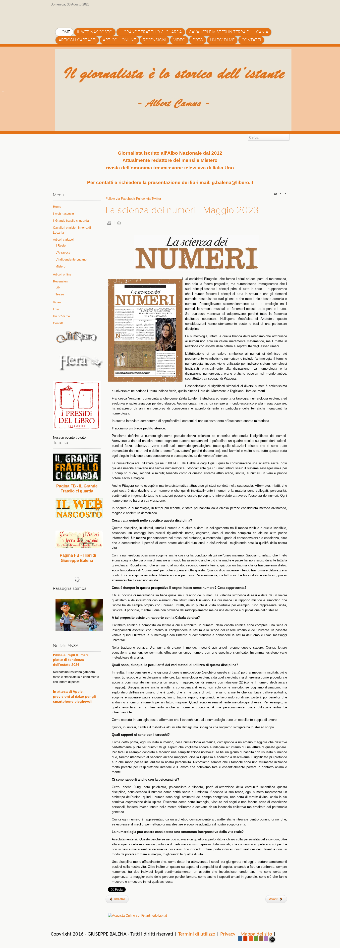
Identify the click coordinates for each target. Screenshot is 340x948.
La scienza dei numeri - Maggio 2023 (182, 210)
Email (119, 223)
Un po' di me (61, 316)
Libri (58, 287)
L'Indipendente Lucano (71, 259)
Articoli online (62, 274)
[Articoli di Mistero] (77, 336)
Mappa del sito (256, 934)
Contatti (58, 323)
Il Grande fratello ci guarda (71, 220)
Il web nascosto (63, 213)
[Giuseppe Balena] (77, 15)
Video (57, 302)
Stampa (109, 223)
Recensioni (60, 281)
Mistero (60, 266)
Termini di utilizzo (196, 934)
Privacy (227, 934)
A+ (276, 194)
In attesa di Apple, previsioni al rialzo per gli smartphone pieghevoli (74, 679)
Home (57, 206)
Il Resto (61, 245)
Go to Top (272, 939)
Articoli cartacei (63, 239)
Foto (56, 309)
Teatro (60, 294)
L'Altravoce (63, 252)
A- (285, 194)
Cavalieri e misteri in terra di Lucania (72, 230)
